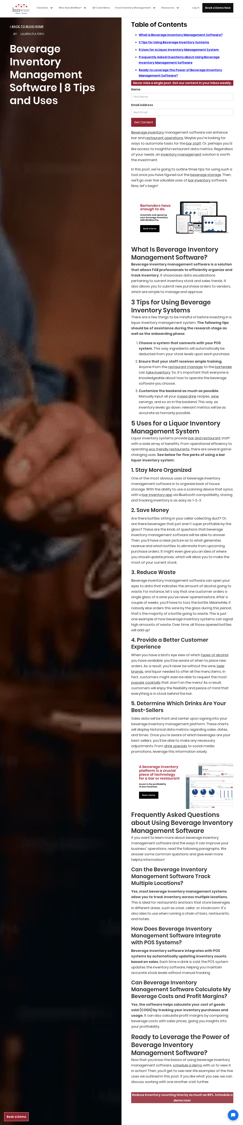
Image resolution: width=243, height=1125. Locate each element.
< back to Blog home (26, 26)
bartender (223, 366)
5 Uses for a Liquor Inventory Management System (179, 50)
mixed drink (186, 396)
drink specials (175, 746)
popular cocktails (146, 682)
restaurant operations (164, 137)
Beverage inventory (147, 132)
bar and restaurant (204, 438)
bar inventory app (157, 494)
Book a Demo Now (217, 8)
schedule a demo (187, 1065)
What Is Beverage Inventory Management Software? (181, 35)
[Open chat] (233, 1115)
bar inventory (199, 180)
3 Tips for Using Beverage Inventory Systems (174, 42)
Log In (195, 7)
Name (135, 89)
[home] (22, 8)
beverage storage (205, 174)
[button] (46, 8)
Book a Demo (16, 1117)
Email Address (142, 105)
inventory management (181, 154)
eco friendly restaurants (169, 449)
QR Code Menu (101, 7)
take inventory (158, 372)
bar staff (193, 143)
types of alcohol (214, 655)
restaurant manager (185, 366)
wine (215, 396)
